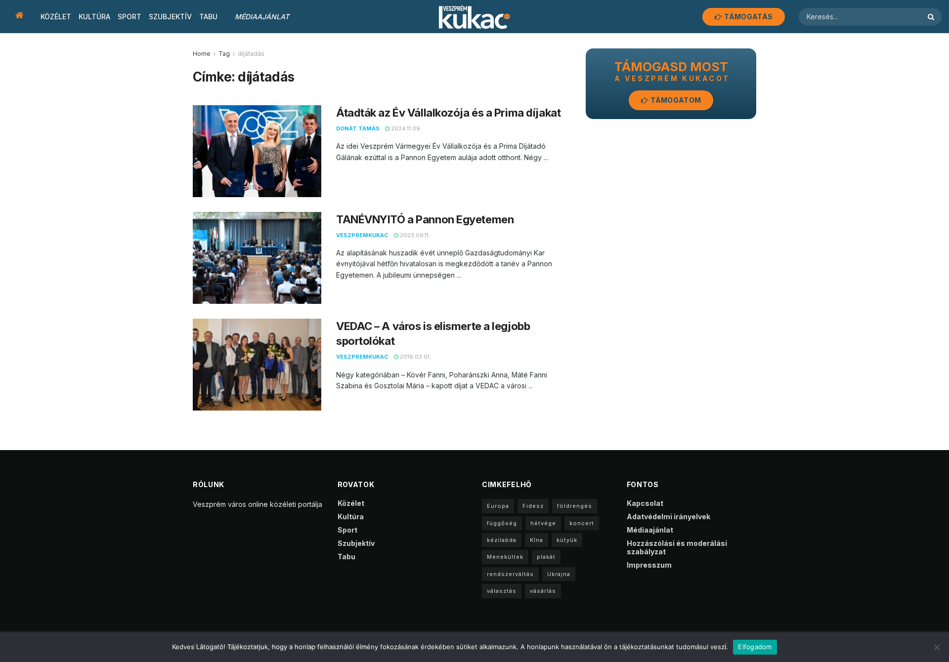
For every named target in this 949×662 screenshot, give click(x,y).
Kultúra (94, 16)
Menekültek (505, 556)
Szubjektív (170, 16)
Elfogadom (755, 647)
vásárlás (543, 590)
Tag (224, 53)
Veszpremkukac (362, 235)
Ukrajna (558, 574)
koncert (581, 523)
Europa (498, 505)
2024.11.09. (405, 128)
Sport (129, 16)
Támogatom (675, 100)
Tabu (208, 16)
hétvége (543, 523)
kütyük (567, 540)
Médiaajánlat (262, 16)
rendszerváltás (510, 574)
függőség (502, 523)
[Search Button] (932, 17)
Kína (536, 540)
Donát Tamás (358, 128)
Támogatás (748, 16)
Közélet (56, 16)
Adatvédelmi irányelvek (668, 516)
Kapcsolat (645, 503)
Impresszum (649, 565)
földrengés (574, 505)
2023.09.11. (414, 235)
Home (202, 53)
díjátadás (251, 53)
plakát (546, 556)
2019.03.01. (414, 356)
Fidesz (533, 505)
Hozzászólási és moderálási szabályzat (677, 547)
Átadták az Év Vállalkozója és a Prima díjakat (448, 112)
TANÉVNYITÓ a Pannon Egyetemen (425, 219)
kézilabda (502, 540)
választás (502, 590)
